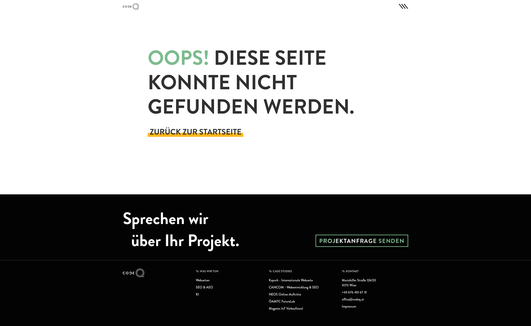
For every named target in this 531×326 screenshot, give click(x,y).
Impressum (349, 306)
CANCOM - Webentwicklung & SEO (294, 287)
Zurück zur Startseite (195, 132)
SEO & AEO (204, 287)
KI (197, 294)
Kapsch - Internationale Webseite (291, 280)
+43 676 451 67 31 (354, 292)
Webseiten (202, 280)
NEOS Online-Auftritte (285, 294)
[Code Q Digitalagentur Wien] (156, 273)
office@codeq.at (353, 299)
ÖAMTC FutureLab (282, 301)
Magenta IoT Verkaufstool (286, 308)
